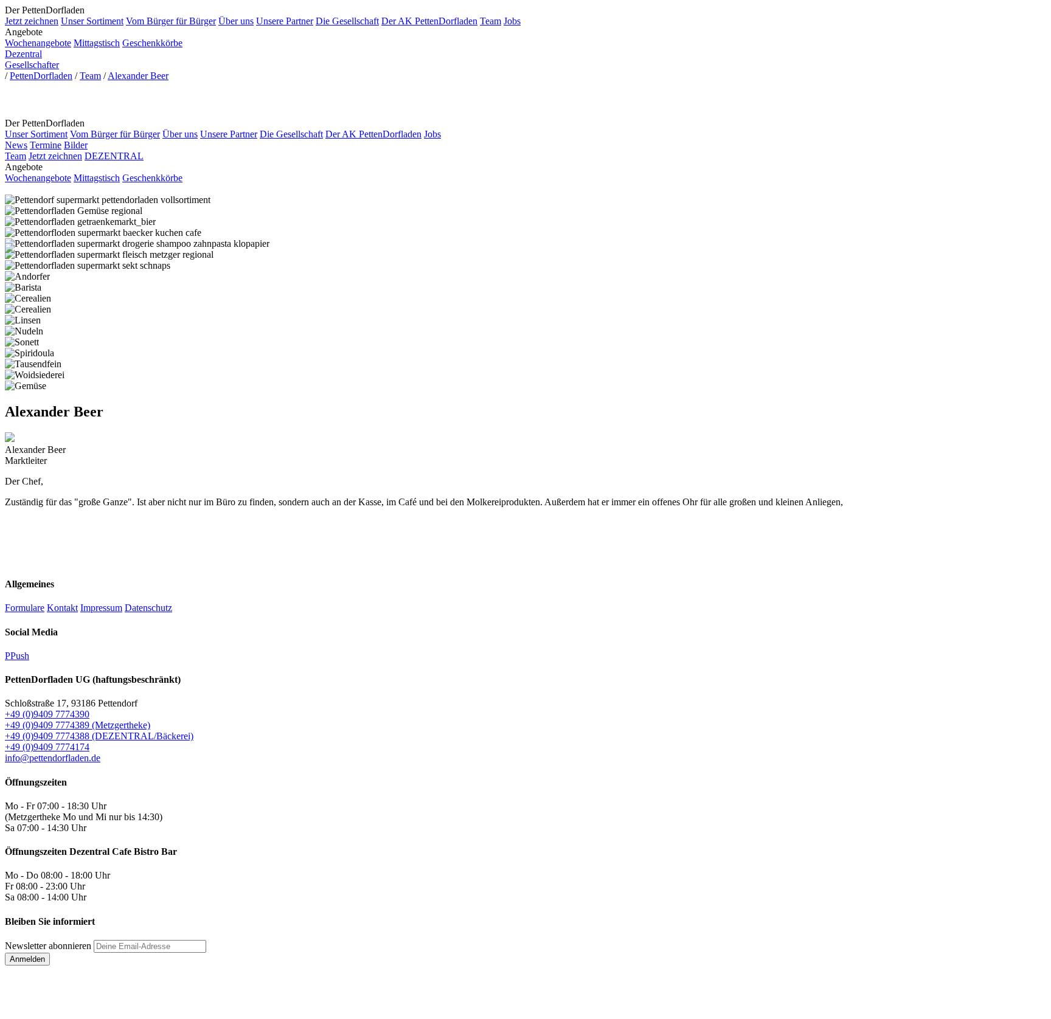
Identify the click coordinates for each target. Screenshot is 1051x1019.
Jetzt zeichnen (31, 21)
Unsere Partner (284, 21)
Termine (45, 145)
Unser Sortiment (92, 21)
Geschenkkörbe (152, 43)
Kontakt (62, 608)
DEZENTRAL (114, 156)
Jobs (512, 21)
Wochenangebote (38, 43)
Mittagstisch (97, 43)
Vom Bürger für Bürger (171, 21)
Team (490, 21)
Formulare (24, 608)
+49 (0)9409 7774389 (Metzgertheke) (77, 725)
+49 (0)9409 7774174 (47, 747)
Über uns (236, 21)
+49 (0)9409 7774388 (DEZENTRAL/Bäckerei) (99, 736)
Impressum (101, 608)
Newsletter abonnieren (48, 946)
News (16, 145)
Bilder (76, 145)
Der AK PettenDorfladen (429, 21)
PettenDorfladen (41, 76)
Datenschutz (148, 608)
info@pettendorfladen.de (52, 758)
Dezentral (23, 54)
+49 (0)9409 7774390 (47, 714)
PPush (17, 656)
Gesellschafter (32, 65)
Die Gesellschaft (347, 21)
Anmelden (27, 959)
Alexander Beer (138, 76)
